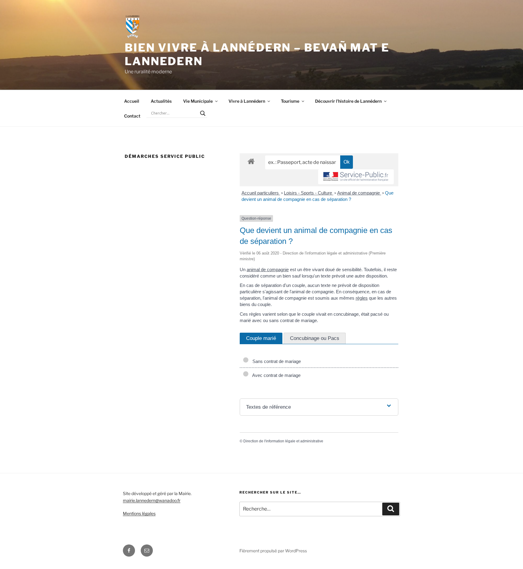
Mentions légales (139, 513)
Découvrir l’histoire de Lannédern (348, 101)
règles (362, 298)
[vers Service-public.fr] (356, 176)
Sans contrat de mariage (275, 361)
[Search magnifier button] (203, 113)
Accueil (131, 101)
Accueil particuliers (261, 192)
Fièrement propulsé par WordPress (273, 550)
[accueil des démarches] (251, 161)
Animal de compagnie (359, 192)
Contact (132, 115)
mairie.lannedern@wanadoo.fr (151, 500)
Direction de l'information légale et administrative (283, 441)
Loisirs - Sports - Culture (308, 192)
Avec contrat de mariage (275, 375)
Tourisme (290, 101)
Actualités (161, 101)
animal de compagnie (268, 269)
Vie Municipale (198, 101)
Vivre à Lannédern (247, 101)
